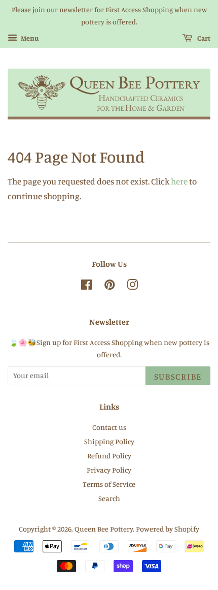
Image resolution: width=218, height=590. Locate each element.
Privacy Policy (109, 469)
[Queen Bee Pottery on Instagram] (132, 286)
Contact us (109, 427)
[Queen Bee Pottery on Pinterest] (109, 286)
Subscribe (178, 376)
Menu (29, 38)
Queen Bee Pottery (104, 528)
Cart (203, 38)
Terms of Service (109, 484)
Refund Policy (109, 455)
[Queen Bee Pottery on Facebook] (86, 286)
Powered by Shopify (167, 528)
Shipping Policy (109, 441)
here (179, 181)
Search (109, 498)
